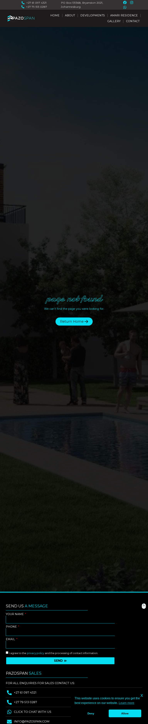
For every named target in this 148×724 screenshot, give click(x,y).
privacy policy (35, 653)
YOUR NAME (15, 614)
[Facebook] (125, 2)
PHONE (12, 626)
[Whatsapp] (125, 7)
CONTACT (133, 21)
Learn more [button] (126, 703)
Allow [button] (125, 713)
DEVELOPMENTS (92, 15)
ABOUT (70, 15)
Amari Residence (124, 15)
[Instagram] (131, 2)
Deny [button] (90, 713)
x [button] (141, 695)
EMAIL (11, 639)
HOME (55, 15)
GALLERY (114, 21)
